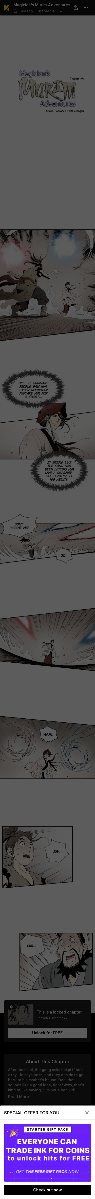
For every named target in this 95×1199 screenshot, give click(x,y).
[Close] (87, 1113)
